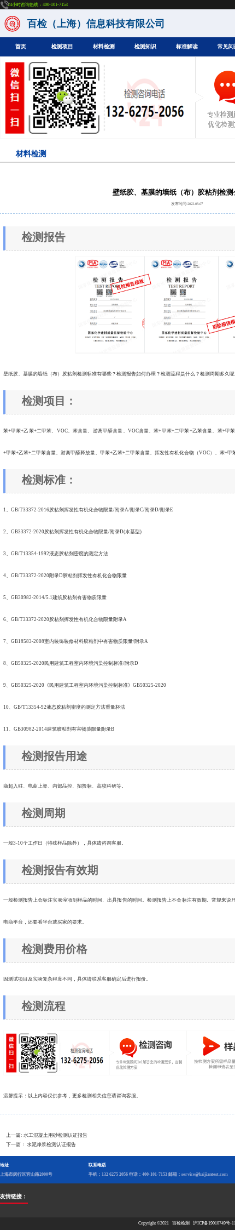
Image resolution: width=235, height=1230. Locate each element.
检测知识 (145, 46)
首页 (20, 46)
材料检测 (104, 46)
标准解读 (187, 46)
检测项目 (62, 46)
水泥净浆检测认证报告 (51, 1144)
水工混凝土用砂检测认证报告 (55, 1135)
